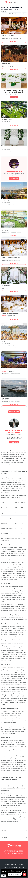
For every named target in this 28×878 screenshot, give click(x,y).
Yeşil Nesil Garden (7, 119)
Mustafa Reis (5, 398)
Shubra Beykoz (6, 200)
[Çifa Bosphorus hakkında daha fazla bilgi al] (14, 219)
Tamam (3, 875)
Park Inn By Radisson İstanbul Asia (11, 313)
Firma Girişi (7, 867)
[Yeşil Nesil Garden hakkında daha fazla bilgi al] (14, 109)
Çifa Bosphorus (6, 229)
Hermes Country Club (8, 35)
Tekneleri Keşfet (14, 178)
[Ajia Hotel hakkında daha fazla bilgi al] (14, 331)
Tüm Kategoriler (5, 834)
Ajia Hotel (4, 341)
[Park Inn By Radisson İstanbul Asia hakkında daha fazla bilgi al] (14, 303)
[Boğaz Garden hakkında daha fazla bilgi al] (14, 53)
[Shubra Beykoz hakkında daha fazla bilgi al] (14, 190)
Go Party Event (6, 285)
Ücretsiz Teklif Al (14, 41)
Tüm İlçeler (4, 830)
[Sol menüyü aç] (2, 2)
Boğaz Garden (6, 63)
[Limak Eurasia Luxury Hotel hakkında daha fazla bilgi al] (14, 359)
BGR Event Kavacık (7, 147)
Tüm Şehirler (4, 837)
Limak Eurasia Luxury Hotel (9, 370)
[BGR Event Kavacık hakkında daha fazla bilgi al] (14, 137)
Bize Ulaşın (20, 864)
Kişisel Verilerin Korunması (17, 867)
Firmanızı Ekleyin (14, 442)
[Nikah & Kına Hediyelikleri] (14, 86)
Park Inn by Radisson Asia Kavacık (11, 257)
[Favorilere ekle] (25, 19)
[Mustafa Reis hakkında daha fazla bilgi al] (14, 388)
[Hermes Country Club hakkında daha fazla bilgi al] (14, 25)
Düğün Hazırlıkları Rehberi (14, 862)
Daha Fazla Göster (14, 411)
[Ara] (25, 2)
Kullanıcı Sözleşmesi (10, 864)
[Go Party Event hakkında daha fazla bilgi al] (14, 275)
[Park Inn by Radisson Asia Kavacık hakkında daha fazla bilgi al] (14, 247)
